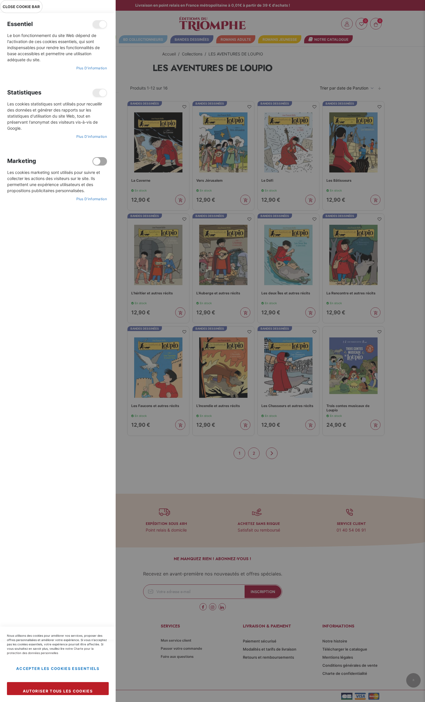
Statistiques (100, 93)
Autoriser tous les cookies (58, 691)
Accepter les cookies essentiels (57, 668)
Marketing (100, 161)
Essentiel (100, 24)
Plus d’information (91, 68)
